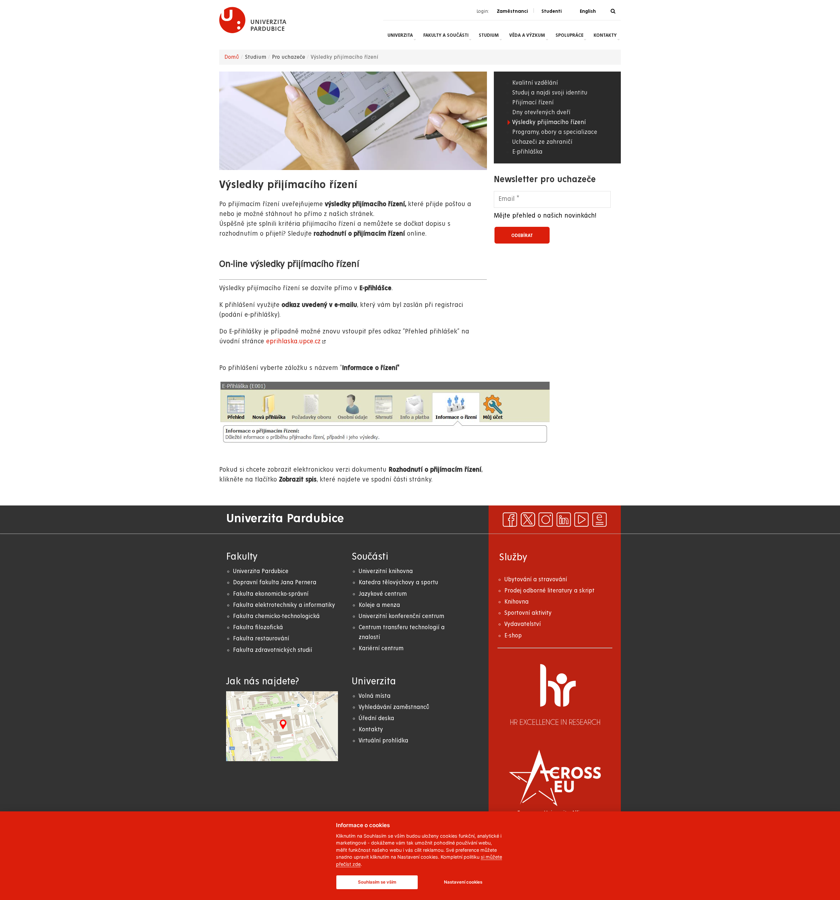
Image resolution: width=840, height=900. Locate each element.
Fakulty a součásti (446, 35)
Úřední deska (376, 718)
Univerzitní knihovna (386, 571)
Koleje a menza (379, 605)
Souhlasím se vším (377, 882)
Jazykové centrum (383, 594)
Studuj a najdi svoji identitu (549, 93)
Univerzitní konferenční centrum (401, 616)
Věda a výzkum (527, 35)
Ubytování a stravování (535, 579)
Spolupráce (569, 35)
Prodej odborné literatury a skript (549, 591)
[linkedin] (563, 519)
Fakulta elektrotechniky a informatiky (284, 605)
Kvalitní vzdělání (535, 83)
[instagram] (545, 519)
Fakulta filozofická (258, 627)
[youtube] (581, 519)
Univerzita (400, 35)
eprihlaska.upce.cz (293, 341)
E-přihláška (527, 152)
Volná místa (374, 696)
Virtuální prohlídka (383, 741)
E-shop (513, 635)
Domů (231, 57)
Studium (489, 35)
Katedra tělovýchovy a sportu (398, 582)
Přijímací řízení (533, 102)
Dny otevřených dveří (541, 112)
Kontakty (605, 35)
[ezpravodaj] (599, 519)
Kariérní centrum (381, 648)
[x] (528, 519)
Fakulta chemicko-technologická (276, 616)
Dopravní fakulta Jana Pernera (274, 582)
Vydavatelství (522, 624)
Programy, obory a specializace (554, 132)
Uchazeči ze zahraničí (542, 142)
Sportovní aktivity (528, 613)
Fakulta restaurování (261, 638)
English (588, 11)
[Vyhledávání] (613, 11)
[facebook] (510, 519)
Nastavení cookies (463, 882)
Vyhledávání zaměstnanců (394, 707)
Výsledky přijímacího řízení (549, 122)
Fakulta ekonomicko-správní (270, 594)
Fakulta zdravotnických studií (272, 650)
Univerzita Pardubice (260, 571)
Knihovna (516, 602)
